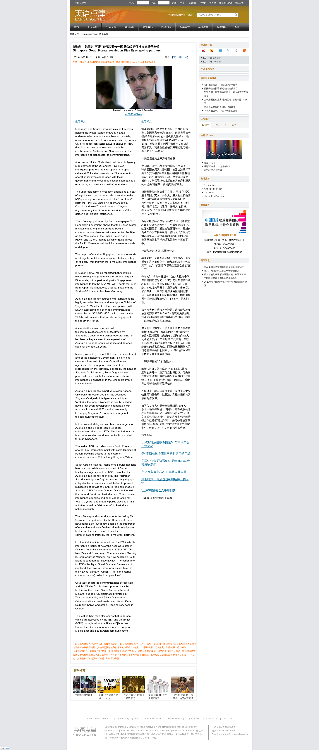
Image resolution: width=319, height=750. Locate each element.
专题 (207, 135)
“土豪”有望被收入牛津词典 (158, 490)
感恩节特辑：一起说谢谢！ (217, 166)
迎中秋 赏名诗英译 (213, 170)
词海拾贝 (129, 27)
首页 (76, 27)
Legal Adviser (193, 718)
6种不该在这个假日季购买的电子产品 (165, 453)
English (193, 3)
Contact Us (211, 718)
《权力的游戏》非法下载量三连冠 (220, 110)
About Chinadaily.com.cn (98, 718)
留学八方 (185, 27)
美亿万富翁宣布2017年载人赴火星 (163, 471)
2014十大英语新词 (212, 58)
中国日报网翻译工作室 (225, 235)
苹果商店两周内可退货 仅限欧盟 (220, 107)
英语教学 (203, 27)
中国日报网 (80, 3)
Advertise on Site (153, 718)
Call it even (209, 192)
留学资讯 (205, 260)
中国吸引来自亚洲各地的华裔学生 (220, 278)
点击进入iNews (133, 114)
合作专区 (222, 27)
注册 (182, 3)
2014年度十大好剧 (212, 62)
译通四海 (166, 27)
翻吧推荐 (205, 178)
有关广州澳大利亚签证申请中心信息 (221, 270)
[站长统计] (4, 748)
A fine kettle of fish (213, 189)
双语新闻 (103, 34)
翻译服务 (205, 204)
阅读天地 (111, 27)
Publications (174, 718)
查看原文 (80, 121)
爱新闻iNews (225, 3)
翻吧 (237, 27)
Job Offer (228, 718)
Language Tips (89, 34)
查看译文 (146, 121)
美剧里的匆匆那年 (83, 695)
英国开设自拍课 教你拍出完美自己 (221, 88)
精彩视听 (148, 27)
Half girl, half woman (214, 196)
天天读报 (92, 27)
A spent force (210, 185)
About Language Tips (128, 718)
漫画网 (213, 3)
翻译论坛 (239, 3)
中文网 (203, 3)
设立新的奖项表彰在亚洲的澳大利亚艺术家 (225, 274)
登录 (174, 3)
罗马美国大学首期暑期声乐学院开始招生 (224, 267)
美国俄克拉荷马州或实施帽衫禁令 (220, 85)
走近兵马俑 (209, 162)
